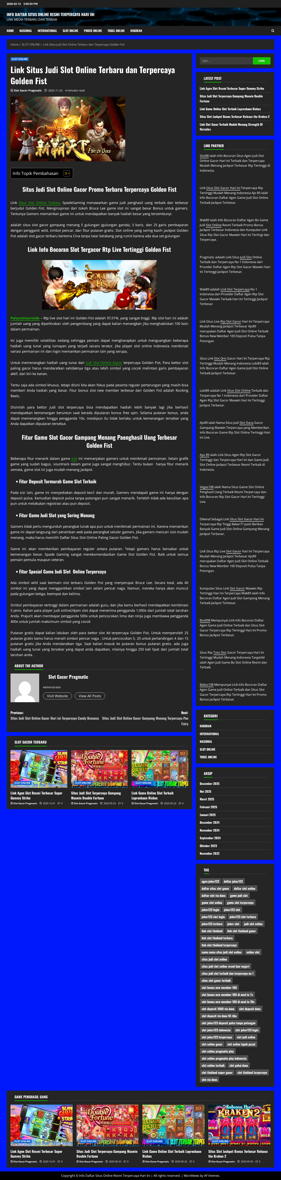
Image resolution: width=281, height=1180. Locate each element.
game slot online (212, 902)
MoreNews (191, 1175)
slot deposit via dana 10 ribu (219, 1016)
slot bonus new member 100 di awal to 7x (227, 994)
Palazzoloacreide (25, 318)
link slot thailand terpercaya (219, 945)
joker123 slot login (213, 916)
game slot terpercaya (240, 902)
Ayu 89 (204, 455)
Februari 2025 (208, 807)
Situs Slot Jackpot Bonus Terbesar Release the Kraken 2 (235, 116)
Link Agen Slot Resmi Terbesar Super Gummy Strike (36, 795)
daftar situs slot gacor (215, 888)
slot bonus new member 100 (219, 987)
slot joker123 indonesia (216, 1030)
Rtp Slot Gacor (230, 321)
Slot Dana (246, 423)
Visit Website (57, 696)
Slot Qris (220, 358)
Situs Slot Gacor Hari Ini (223, 188)
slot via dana (209, 1079)
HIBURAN (136, 30)
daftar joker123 (233, 881)
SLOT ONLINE (70, 30)
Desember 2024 (209, 822)
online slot (253, 952)
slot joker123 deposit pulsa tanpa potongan (228, 1023)
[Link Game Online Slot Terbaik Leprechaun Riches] (160, 769)
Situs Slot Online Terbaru (40, 202)
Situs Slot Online (239, 390)
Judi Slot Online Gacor (104, 362)
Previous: (55, 715)
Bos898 (205, 620)
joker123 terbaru (212, 923)
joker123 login (210, 909)
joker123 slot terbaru (243, 916)
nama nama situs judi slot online (222, 952)
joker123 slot (232, 909)
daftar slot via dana (213, 895)
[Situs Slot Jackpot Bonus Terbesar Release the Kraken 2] (239, 1125)
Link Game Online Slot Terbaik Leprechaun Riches (153, 795)
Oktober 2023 (208, 845)
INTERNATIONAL (47, 30)
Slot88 (204, 156)
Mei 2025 (205, 791)
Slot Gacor (233, 551)
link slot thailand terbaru (217, 938)
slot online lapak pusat (241, 1044)
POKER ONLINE (93, 30)
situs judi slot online (214, 959)
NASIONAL (25, 30)
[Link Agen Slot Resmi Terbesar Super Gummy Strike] (39, 769)
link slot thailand (212, 931)
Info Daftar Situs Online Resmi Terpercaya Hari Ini (50, 14)
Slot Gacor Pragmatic (28, 90)
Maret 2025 (207, 799)
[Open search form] (272, 30)
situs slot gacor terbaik (216, 980)
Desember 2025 (209, 783)
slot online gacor (212, 1044)
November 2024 (209, 830)
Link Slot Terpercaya (235, 289)
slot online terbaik (213, 1065)
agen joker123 (210, 881)
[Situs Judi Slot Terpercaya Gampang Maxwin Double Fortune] (99, 769)
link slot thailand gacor (241, 931)
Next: (145, 718)
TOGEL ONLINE (116, 30)
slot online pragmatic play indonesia (224, 1058)
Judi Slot (246, 257)
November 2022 (209, 853)
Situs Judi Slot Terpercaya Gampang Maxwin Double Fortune (96, 795)
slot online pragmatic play (218, 1051)
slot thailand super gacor (217, 1072)
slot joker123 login (246, 1030)
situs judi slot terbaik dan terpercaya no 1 (227, 973)
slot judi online (246, 1037)
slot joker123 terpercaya (217, 1037)
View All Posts (90, 696)
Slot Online (214, 225)
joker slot (233, 923)
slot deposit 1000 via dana (218, 1008)
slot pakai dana (238, 1065)
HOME (10, 30)
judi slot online (253, 923)
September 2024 (210, 838)
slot (74, 458)
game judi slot (239, 895)
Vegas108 (207, 487)
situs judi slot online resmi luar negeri (225, 966)
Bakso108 (207, 685)
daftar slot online (244, 888)
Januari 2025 (208, 814)
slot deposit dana (250, 1008)
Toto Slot (219, 652)
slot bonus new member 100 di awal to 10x (228, 1001)
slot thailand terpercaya (252, 1072)
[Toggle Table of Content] (64, 173)
